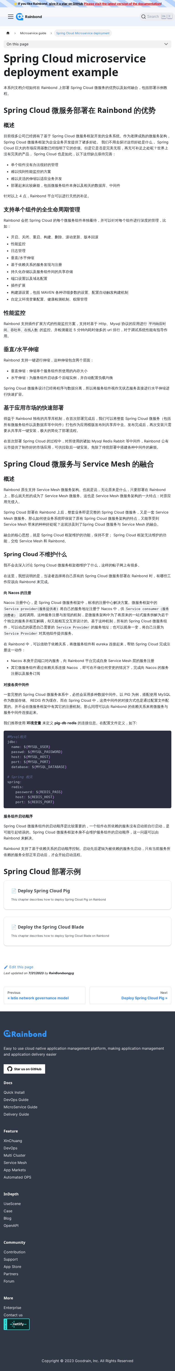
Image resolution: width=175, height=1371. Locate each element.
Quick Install (14, 1092)
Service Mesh (15, 1162)
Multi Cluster (15, 1155)
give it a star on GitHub (65, 3)
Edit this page (21, 967)
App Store (12, 1266)
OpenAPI (11, 1225)
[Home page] (8, 32)
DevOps (10, 1148)
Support (11, 1259)
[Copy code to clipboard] (166, 736)
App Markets (15, 1170)
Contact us (13, 1315)
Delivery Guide (16, 1114)
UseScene (12, 1203)
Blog (7, 1218)
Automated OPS (17, 1177)
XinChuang (13, 1140)
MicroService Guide (20, 1107)
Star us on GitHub (27, 1069)
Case (8, 1211)
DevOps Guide (16, 1099)
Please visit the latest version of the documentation (122, 3)
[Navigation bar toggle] (10, 16)
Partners (11, 1274)
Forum (9, 1281)
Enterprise (12, 1307)
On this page (17, 44)
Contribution (14, 1252)
